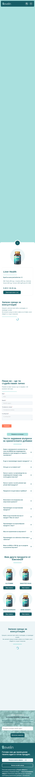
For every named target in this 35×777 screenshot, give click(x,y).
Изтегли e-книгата (17, 735)
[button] (31, 4)
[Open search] (26, 3)
